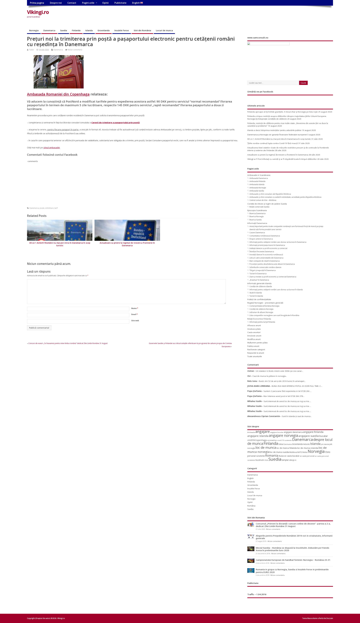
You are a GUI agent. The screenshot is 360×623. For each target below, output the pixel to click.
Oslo (327, 452)
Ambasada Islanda (256, 184)
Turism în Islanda (256, 296)
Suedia (63, 30)
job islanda (325, 444)
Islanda (89, 30)
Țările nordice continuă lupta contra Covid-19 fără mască (272, 143)
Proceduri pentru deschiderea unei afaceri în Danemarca (272, 264)
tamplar (285, 460)
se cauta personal (307, 456)
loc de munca (266, 447)
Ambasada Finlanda (257, 181)
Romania (271, 455)
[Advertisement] (279, 14)
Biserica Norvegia (256, 216)
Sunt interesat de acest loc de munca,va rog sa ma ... (287, 401)
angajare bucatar (277, 432)
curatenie (288, 440)
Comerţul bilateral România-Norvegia (264, 306)
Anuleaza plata (254, 329)
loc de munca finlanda (286, 448)
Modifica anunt (253, 339)
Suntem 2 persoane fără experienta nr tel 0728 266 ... (287, 391)
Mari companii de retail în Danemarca (264, 261)
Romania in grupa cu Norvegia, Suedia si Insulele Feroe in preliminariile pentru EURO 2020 (292, 570)
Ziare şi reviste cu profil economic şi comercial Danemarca (272, 276)
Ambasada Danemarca (258, 178)
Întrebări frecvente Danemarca (261, 251)
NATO (299, 452)
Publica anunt (253, 346)
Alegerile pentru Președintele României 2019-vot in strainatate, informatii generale (294, 537)
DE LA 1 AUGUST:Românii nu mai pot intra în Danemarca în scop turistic (59, 244)
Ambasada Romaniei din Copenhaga (58, 94)
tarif (56, 208)
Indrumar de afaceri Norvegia (261, 312)
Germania (288, 444)
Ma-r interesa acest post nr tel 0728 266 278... (284, 396)
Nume (134, 308)
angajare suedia (309, 436)
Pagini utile (88, 2)
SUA (266, 460)
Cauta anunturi (253, 332)
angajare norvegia (283, 435)
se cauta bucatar (291, 456)
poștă (42, 208)
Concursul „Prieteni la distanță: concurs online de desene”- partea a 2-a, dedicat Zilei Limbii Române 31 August (293, 525)
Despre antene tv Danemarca (261, 239)
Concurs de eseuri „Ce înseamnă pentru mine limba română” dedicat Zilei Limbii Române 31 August (67, 343)
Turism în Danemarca (257, 273)
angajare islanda (257, 436)
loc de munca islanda (307, 448)
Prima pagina (37, 2)
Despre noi (56, 2)
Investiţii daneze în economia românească (266, 254)
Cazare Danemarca (257, 232)
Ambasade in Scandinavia (258, 175)
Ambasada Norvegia (257, 187)
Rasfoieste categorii (256, 349)
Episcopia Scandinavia (257, 210)
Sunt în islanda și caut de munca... (297, 416)
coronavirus (272, 440)
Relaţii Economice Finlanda (259, 319)
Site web (135, 320)
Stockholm (259, 460)
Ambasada (251, 432)
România (251, 505)
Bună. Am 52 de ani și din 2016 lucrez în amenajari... (282, 381)
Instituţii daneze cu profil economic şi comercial (268, 248)
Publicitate (120, 2)
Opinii (105, 2)
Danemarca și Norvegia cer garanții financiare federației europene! (277, 134)
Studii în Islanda (255, 293)
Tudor (31, 50)
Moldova (293, 452)
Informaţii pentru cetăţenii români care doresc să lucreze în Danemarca (277, 242)
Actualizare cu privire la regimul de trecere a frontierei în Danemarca (127, 244)
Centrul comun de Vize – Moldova (262, 200)
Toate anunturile (254, 356)
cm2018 (251, 440)
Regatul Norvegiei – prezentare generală (265, 303)
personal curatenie (256, 455)
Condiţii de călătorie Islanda (260, 286)
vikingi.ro (292, 460)
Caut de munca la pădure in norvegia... (270, 376)
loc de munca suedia (279, 452)
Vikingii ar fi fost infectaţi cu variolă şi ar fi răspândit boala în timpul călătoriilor (282, 159)
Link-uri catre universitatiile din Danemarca (266, 258)
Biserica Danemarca (257, 213)
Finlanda (76, 30)
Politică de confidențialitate (259, 299)
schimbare (49, 208)
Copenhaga (261, 440)
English (136, 2)
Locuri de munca (164, 30)
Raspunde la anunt (255, 353)
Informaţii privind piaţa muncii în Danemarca (267, 245)
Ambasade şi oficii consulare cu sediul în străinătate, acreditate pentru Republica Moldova (285, 197)
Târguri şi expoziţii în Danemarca (262, 270)
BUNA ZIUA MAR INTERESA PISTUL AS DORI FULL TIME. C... (297, 386)
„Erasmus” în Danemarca (259, 280)
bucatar (323, 436)
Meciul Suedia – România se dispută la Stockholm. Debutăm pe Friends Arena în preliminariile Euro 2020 (292, 549)
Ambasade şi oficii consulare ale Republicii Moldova (270, 194)
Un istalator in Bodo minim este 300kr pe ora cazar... (279, 371)
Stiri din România (142, 30)
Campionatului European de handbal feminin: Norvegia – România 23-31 (293, 559)
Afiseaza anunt (254, 325)
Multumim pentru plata (257, 342)
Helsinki (306, 444)
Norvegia (34, 30)
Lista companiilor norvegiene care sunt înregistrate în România (274, 315)
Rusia (281, 456)
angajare (262, 431)
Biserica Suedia (255, 220)
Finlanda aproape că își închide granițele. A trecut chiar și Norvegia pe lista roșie (282, 112)
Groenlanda (104, 30)
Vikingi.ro (38, 12)
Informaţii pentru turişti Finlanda (262, 322)
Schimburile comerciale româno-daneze (265, 267)
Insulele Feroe (121, 30)
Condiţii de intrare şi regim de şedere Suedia (267, 204)
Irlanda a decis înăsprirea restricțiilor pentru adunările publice (274, 130)
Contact (71, 2)
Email (134, 314)
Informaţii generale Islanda (259, 283)
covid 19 (280, 440)
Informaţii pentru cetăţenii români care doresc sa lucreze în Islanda (276, 289)
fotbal (280, 444)
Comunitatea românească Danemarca (264, 236)
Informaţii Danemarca (257, 223)
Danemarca (49, 30)
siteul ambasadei (51, 147)
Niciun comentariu (75, 50)
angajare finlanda (313, 432)
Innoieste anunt (254, 335)
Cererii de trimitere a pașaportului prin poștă (115, 122)
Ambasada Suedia (256, 191)
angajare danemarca (293, 432)
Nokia (304, 452)
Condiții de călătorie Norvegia (261, 309)
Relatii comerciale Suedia (259, 207)
